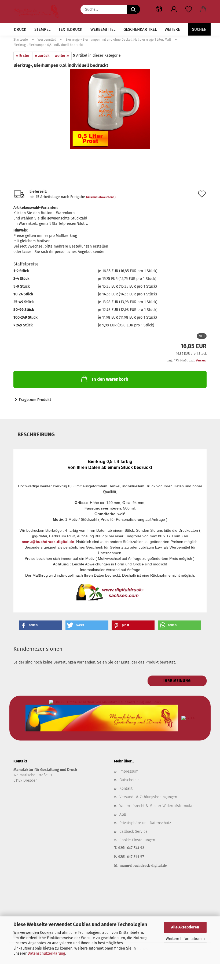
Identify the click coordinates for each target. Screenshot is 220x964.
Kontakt (126, 788)
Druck (20, 29)
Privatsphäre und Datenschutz (145, 823)
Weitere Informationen (185, 938)
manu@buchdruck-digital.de (48, 541)
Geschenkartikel (140, 29)
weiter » (62, 55)
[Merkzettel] (188, 9)
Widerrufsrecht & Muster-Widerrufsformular (156, 806)
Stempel (42, 29)
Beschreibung (36, 434)
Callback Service (133, 831)
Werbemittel (102, 29)
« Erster (23, 55)
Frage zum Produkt (35, 400)
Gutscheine (129, 780)
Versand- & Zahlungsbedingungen (148, 797)
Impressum (128, 771)
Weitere (172, 29)
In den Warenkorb (110, 379)
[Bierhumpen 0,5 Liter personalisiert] (110, 108)
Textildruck (70, 29)
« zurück (42, 55)
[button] (173, 9)
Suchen (199, 29)
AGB (122, 814)
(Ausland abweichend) (101, 197)
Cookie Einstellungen (137, 840)
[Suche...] (133, 9)
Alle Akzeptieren (185, 927)
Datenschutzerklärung (46, 953)
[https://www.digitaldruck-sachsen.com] (38, 11)
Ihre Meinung (177, 680)
